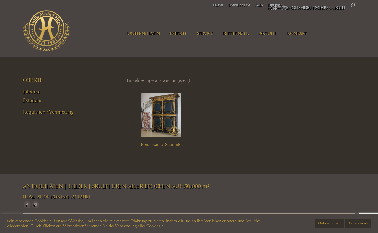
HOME (29, 196)
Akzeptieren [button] (358, 223)
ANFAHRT (81, 196)
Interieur (32, 91)
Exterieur (32, 100)
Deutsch (275, 5)
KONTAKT (60, 196)
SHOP (43, 196)
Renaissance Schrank (160, 144)
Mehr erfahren (329, 223)
